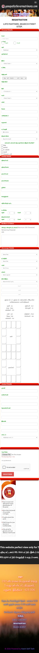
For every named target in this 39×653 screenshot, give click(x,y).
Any (4, 145)
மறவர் (5, 152)
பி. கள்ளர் (6, 150)
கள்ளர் (5, 147)
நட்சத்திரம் (4, 258)
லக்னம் (3, 272)
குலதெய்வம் (5, 54)
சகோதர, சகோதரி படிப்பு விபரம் (9, 227)
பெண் (19, 212)
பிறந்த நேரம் (4, 81)
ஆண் (3, 212)
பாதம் (3, 265)
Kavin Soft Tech (27, 649)
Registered (7, 474)
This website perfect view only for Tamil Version (19, 552)
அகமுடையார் (7, 154)
